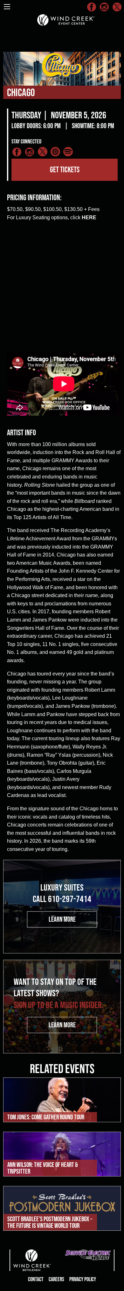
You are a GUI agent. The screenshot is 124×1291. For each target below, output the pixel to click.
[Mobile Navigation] (7, 6)
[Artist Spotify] (68, 153)
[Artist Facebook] (17, 153)
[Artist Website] (55, 153)
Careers (56, 1279)
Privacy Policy (82, 1279)
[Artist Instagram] (30, 153)
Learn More (62, 919)
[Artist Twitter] (42, 153)
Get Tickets (64, 169)
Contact (36, 1279)
